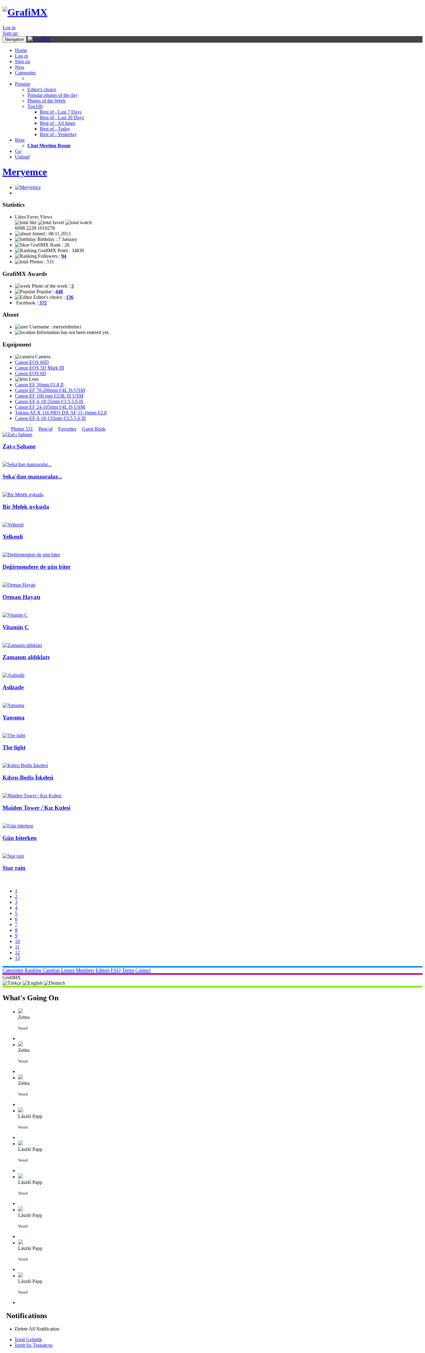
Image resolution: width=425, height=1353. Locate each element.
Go (18, 151)
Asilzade (13, 687)
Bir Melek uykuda (25, 506)
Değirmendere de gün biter (36, 566)
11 (17, 947)
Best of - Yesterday (58, 134)
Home (21, 50)
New (20, 67)
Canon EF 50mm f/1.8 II (39, 384)
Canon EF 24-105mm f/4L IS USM (50, 407)
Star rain (14, 868)
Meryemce (24, 171)
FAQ (116, 970)
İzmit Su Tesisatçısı (34, 1345)
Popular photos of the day (52, 95)
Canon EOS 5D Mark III (39, 367)
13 (17, 958)
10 (17, 941)
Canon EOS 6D (30, 373)
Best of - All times (57, 123)
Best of (46, 428)
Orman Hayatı (21, 597)
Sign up (10, 33)
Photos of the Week (46, 100)
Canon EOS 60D (32, 362)
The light (14, 747)
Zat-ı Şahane (18, 446)
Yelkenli (12, 536)
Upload (22, 156)
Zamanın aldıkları (25, 657)
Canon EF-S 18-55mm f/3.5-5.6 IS (49, 401)
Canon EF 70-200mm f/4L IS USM (50, 390)
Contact (143, 970)
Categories (25, 72)
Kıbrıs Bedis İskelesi (27, 777)
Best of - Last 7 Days (61, 112)
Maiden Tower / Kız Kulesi (36, 807)
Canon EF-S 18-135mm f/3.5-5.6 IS (50, 418)
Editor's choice (41, 89)
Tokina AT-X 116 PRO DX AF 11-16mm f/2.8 (61, 412)
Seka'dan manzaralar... (32, 476)
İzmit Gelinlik (28, 1339)
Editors (103, 970)
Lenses (68, 970)
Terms (128, 970)
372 (43, 302)
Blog (20, 140)
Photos (22, 428)
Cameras (51, 970)
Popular (22, 84)
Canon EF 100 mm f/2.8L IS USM (49, 395)
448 (59, 291)
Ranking (33, 970)
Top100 (35, 106)
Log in (9, 27)
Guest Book (93, 428)
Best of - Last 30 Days (62, 117)
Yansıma (13, 717)
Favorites (67, 428)
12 (17, 952)
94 (63, 256)
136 (69, 297)
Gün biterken (19, 838)
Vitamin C (15, 627)
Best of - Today (55, 128)
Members (85, 970)
